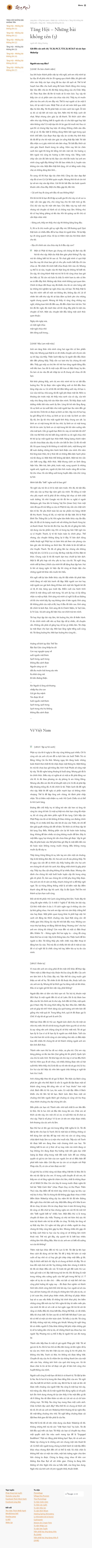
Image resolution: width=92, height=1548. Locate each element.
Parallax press (11, 1516)
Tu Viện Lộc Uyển (40, 1505)
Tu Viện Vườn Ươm (41, 1502)
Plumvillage (38, 1493)
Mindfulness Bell (12, 1513)
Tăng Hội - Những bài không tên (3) (14, 48)
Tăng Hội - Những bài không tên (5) (14, 27)
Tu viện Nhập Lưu (40, 1525)
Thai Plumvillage (40, 1499)
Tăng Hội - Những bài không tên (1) (14, 34)
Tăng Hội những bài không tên (15, 21)
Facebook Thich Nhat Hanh (16, 1499)
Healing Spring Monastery (44, 1513)
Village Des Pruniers (41, 1496)
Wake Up (9, 1522)
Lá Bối (8, 1519)
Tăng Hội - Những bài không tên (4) (14, 55)
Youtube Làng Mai (13, 1496)
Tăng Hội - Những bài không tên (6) (14, 61)
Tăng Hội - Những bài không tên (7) (14, 68)
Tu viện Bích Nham (41, 1510)
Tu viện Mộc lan (40, 1508)
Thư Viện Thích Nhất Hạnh (16, 1510)
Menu (80, 5)
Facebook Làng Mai (13, 1502)
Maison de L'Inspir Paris (43, 1522)
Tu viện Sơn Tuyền (41, 1528)
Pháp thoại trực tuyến (14, 1493)
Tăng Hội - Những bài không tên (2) (14, 41)
